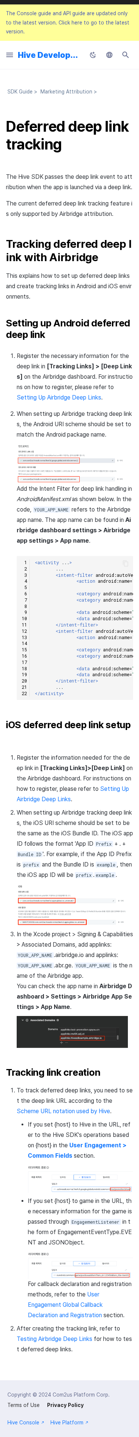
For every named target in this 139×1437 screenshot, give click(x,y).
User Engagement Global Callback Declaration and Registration (65, 1305)
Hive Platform (66, 1423)
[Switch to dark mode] (93, 55)
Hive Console (23, 1423)
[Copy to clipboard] (125, 563)
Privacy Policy (65, 1405)
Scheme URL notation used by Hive (63, 1111)
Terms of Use (23, 1405)
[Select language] (109, 55)
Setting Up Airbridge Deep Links (59, 397)
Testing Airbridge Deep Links (54, 1338)
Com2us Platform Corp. (81, 1395)
